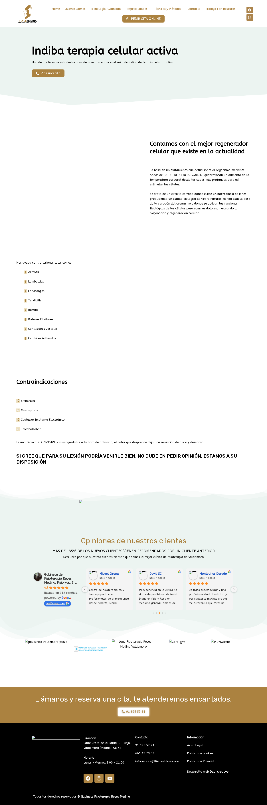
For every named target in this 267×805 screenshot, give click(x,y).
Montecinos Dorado (213, 573)
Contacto (194, 9)
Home (56, 9)
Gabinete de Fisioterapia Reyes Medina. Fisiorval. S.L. (60, 578)
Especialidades (137, 9)
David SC (155, 573)
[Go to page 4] (165, 613)
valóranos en (55, 603)
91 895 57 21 (144, 745)
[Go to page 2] (159, 613)
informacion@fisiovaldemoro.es (157, 761)
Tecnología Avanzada (105, 9)
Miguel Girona (109, 573)
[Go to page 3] (162, 613)
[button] (106, 9)
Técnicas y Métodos (167, 9)
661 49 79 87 (144, 753)
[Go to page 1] (156, 613)
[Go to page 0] (153, 613)
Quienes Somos (75, 9)
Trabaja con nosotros (220, 9)
